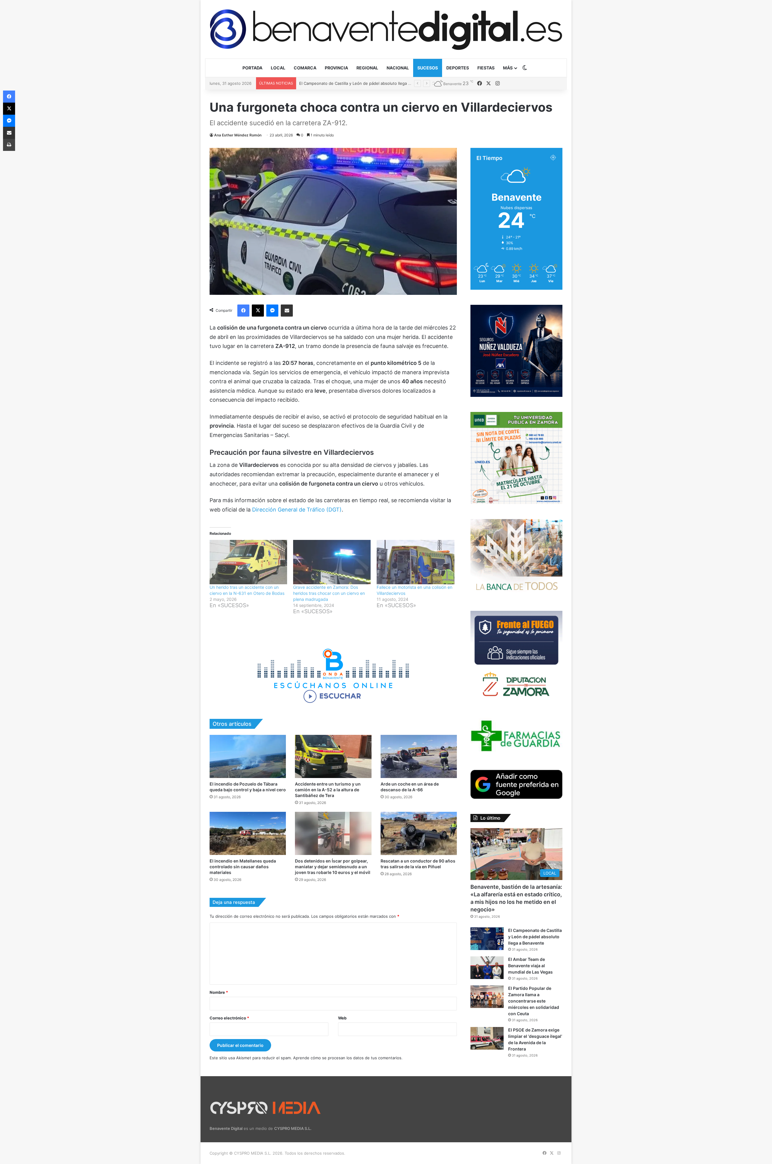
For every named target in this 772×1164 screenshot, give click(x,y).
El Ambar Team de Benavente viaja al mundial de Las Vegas (354, 83)
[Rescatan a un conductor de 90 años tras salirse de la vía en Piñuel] (419, 833)
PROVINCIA (336, 67)
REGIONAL (367, 67)
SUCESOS (427, 67)
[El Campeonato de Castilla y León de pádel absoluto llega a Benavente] (487, 938)
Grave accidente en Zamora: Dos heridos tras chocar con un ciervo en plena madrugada (329, 593)
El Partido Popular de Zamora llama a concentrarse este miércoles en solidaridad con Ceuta (533, 1001)
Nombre (219, 992)
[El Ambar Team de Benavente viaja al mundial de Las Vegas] (487, 967)
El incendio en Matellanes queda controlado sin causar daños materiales (243, 866)
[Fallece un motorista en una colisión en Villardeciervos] (415, 562)
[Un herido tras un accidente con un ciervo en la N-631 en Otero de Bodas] (248, 562)
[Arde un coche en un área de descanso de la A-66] (419, 756)
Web (342, 1018)
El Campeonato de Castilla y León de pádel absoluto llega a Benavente (535, 937)
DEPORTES (457, 67)
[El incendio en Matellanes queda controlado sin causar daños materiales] (248, 833)
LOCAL (278, 67)
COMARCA (305, 67)
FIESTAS (486, 67)
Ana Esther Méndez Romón (237, 135)
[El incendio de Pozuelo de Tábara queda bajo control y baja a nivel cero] (248, 756)
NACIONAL (398, 67)
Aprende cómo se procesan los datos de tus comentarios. (348, 1057)
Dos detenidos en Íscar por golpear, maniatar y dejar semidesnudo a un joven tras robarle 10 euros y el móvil (332, 866)
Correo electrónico (229, 1018)
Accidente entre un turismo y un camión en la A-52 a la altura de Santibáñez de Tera (328, 789)
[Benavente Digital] (386, 29)
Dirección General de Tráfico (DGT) (297, 509)
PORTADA (252, 67)
